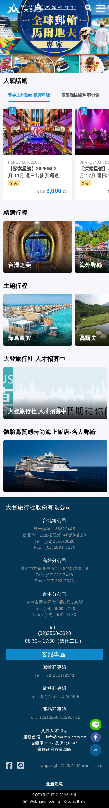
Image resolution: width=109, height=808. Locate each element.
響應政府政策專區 (54, 749)
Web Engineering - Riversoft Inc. (57, 802)
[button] (102, 36)
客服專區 (54, 654)
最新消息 (54, 784)
